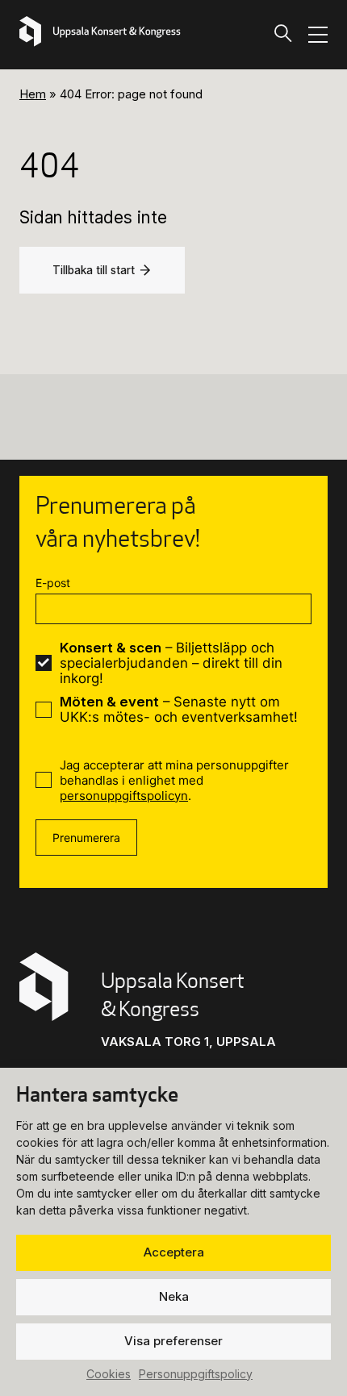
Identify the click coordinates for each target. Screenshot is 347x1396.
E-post (53, 583)
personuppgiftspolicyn (124, 795)
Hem (32, 94)
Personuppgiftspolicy (196, 1374)
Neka (174, 1296)
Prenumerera (86, 837)
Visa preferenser (173, 1340)
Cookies (108, 1374)
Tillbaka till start (93, 270)
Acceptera (174, 1252)
